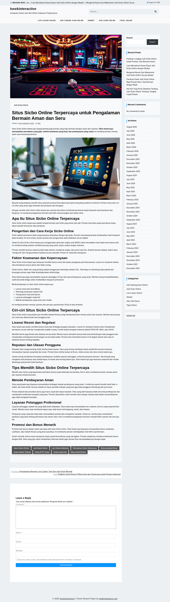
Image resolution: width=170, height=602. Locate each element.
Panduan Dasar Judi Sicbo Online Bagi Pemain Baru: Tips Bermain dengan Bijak (140, 82)
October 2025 (132, 167)
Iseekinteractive (23, 9)
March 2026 (131, 147)
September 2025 (133, 171)
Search (129, 38)
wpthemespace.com (108, 599)
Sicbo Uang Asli (60, 452)
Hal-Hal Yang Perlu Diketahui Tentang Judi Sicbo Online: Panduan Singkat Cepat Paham (142, 91)
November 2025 (133, 163)
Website (19, 551)
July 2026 (130, 131)
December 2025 (133, 159)
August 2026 (131, 127)
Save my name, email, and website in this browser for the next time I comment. (49, 560)
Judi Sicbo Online (107, 20)
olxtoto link (130, 316)
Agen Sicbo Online (21, 448)
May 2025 (130, 188)
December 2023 (133, 256)
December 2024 (133, 208)
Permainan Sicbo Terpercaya (85, 448)
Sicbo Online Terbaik (22, 452)
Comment (20, 504)
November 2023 (133, 260)
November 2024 (133, 212)
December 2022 (133, 268)
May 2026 (130, 139)
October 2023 (132, 264)
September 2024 (133, 220)
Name (19, 533)
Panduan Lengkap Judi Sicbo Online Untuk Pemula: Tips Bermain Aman (141, 60)
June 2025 (130, 183)
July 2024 (130, 228)
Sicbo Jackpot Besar (109, 448)
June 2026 (130, 135)
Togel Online (126, 20)
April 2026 (130, 143)
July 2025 (130, 179)
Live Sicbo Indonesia (60, 448)
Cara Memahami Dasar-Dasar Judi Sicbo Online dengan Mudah (140, 67)
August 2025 (131, 175)
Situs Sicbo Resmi (78, 452)
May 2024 (130, 236)
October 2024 (132, 216)
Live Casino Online (47, 20)
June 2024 (130, 232)
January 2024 (132, 252)
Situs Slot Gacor (133, 301)
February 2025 (132, 200)
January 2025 (132, 204)
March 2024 (131, 244)
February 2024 (132, 248)
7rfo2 (38, 123)
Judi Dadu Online (40, 448)
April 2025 (130, 192)
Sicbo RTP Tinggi (42, 452)
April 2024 (130, 240)
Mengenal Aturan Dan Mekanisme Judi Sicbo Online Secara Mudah (140, 73)
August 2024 (131, 224)
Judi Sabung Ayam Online (71, 20)
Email (19, 542)
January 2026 (132, 155)
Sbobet (91, 20)
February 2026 (132, 151)
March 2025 (131, 196)
